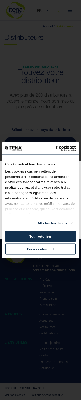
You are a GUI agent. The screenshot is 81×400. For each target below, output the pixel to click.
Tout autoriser (40, 236)
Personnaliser (38, 249)
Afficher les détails (52, 223)
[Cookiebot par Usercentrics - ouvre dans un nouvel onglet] (57, 148)
